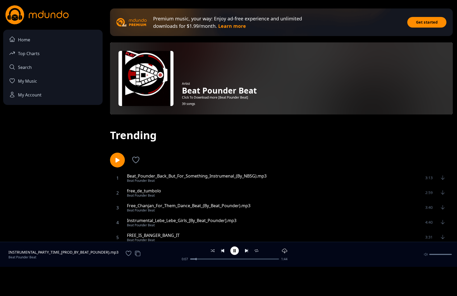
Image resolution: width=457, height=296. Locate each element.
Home (24, 40)
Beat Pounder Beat (22, 257)
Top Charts (29, 53)
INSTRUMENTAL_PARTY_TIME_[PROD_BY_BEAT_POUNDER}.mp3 (63, 252)
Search (25, 67)
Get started (427, 22)
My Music (27, 81)
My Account (30, 95)
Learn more (232, 26)
